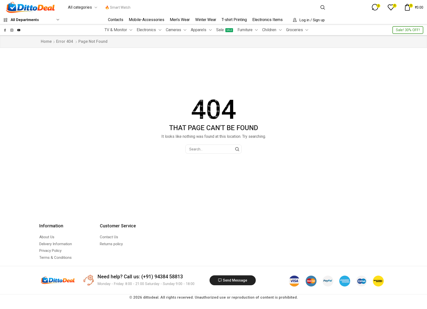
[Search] (323, 7)
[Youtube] (18, 30)
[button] (349, 7)
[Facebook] (5, 30)
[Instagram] (11, 30)
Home (46, 41)
